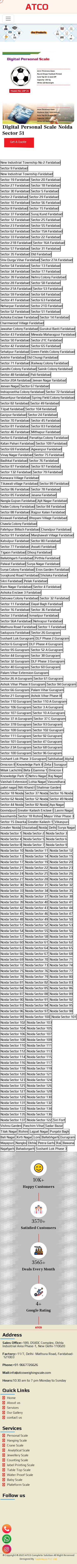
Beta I (28, 770)
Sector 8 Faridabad (14, 208)
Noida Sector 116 (12, 1063)
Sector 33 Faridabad (15, 237)
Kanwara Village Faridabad (19, 478)
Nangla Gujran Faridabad (18, 501)
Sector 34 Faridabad (15, 271)
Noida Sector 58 (36, 936)
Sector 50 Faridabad (15, 340)
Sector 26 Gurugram (45, 633)
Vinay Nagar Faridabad (16, 455)
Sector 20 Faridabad (45, 180)
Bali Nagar (7, 1137)
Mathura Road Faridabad (18, 627)
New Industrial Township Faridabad (26, 174)
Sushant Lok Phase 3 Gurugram (23, 759)
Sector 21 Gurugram (14, 696)
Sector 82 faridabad (14, 403)
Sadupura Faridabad (15, 633)
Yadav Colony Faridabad (17, 506)
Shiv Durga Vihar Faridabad (20, 260)
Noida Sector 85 (36, 988)
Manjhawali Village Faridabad (52, 535)
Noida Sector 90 (11, 1000)
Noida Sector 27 (11, 879)
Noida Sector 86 (61, 988)
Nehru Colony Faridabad (48, 277)
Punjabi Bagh (59, 1131)
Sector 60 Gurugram (45, 667)
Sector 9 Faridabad (14, 168)
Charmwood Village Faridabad (22, 323)
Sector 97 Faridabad (45, 466)
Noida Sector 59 (61, 936)
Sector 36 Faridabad (45, 610)
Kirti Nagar (24, 1137)
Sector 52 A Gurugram (47, 650)
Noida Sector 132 (39, 1103)
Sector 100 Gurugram (15, 753)
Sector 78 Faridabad (45, 489)
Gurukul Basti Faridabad (57, 329)
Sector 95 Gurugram (14, 650)
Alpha (69, 759)
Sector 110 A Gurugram (50, 701)
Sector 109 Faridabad (51, 443)
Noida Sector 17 (11, 862)
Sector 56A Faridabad (16, 621)
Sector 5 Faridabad (45, 191)
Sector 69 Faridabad (15, 449)
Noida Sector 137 (12, 1120)
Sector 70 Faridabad (15, 420)
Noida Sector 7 (33, 845)
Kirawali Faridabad (14, 518)
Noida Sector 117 (39, 1063)
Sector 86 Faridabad (15, 489)
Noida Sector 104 (12, 1028)
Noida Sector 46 (36, 914)
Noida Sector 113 (39, 1051)
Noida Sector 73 (36, 965)
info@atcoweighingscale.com (30, 1373)
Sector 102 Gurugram (48, 730)
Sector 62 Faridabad (15, 231)
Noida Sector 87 (11, 994)
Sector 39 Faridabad (15, 277)
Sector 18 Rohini (30, 816)
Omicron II (7, 764)
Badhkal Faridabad (14, 461)
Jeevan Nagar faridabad (49, 380)
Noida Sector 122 (39, 1120)
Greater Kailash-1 (40, 822)
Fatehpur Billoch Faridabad (20, 529)
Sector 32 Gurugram (14, 661)
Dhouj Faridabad (40, 552)
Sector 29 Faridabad (44, 197)
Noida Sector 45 (11, 914)
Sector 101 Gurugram (15, 742)
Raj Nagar (55, 776)
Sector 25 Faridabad (45, 220)
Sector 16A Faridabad (48, 243)
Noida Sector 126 (39, 1086)
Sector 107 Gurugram (15, 713)
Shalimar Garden (49, 787)
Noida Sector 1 (11, 833)
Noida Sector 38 (61, 896)
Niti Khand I (26, 787)
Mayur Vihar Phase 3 (59, 816)
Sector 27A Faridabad (56, 260)
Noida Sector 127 (12, 1091)
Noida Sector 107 (39, 1034)
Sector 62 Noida (11, 799)
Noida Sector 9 (56, 845)
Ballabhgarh (50, 1137)
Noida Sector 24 (11, 873)
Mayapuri (7, 1143)
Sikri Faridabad (11, 581)
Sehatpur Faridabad (14, 352)
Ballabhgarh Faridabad (16, 558)
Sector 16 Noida (61, 793)
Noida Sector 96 (11, 1011)
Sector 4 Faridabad (47, 587)
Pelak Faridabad (35, 581)
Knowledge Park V (13, 776)
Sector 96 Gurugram (47, 753)
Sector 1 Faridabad (52, 627)
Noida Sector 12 (61, 850)
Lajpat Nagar (39, 1131)
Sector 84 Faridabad (51, 506)
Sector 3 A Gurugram (48, 707)
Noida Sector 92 (61, 1000)
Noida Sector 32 (61, 885)
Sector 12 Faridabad (15, 220)
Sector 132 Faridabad (15, 472)
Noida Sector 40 (36, 902)
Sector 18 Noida (11, 793)
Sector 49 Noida (61, 799)
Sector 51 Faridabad (45, 311)
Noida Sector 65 (61, 948)
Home (11, 1398)
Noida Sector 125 (12, 1086)
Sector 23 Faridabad (15, 225)
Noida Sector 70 (36, 959)
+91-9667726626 (25, 1365)
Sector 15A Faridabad (46, 231)
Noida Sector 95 (61, 1005)
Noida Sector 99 (11, 1017)
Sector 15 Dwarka (13, 822)
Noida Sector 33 (11, 891)
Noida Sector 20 (61, 862)
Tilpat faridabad (12, 409)
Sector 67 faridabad (35, 386)
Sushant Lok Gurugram (17, 638)
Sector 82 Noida (36, 805)
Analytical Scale (18, 1450)
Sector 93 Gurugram (47, 724)
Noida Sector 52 (36, 925)
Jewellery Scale (17, 1455)
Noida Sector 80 (61, 977)
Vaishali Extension (13, 782)
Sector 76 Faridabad (43, 461)
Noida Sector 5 (33, 839)
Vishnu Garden (11, 1126)
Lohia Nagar (37, 782)
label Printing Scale (20, 1465)
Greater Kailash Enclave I (35, 810)
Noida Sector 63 (11, 948)
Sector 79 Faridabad (47, 472)
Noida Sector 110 (12, 1045)
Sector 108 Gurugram (15, 730)
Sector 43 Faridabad (15, 334)
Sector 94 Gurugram (61, 684)
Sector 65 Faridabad (45, 346)
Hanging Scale (17, 1440)
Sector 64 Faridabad (45, 294)
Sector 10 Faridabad (15, 203)
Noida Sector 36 (11, 896)
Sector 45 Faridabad (45, 420)
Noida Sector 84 (11, 988)
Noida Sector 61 (36, 942)
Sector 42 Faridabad (15, 346)
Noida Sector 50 (61, 919)
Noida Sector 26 (61, 873)
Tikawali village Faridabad (19, 483)
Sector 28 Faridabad (15, 283)
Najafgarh (7, 1149)
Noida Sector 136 (39, 1114)
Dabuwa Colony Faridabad (19, 598)
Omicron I (56, 770)
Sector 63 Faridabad (45, 300)
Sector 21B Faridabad (16, 243)
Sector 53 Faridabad (47, 289)
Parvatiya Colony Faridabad (48, 438)
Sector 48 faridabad (14, 375)
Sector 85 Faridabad (15, 495)
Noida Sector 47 (61, 914)
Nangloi (21, 1143)
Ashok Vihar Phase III (46, 696)
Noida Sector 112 (12, 1051)
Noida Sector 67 (36, 954)
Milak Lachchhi (11, 770)
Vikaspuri (62, 822)
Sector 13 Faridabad (45, 266)
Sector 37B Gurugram (15, 724)
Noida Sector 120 (12, 1074)
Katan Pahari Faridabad (17, 443)
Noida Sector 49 (36, 919)
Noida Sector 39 (11, 902)
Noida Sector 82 (36, 982)
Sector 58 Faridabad (45, 283)
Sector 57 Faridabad (15, 248)
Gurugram (68, 1137)
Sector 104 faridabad (41, 409)
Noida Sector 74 (61, 965)
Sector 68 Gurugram (47, 747)
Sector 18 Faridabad (45, 185)
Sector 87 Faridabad (15, 466)
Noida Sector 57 (11, 936)
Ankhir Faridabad (12, 357)
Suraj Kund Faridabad (46, 214)
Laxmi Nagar (64, 810)
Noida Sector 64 (36, 948)
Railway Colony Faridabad (49, 363)
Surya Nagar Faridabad (43, 564)
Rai (58, 1143)
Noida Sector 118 (12, 1068)
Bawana (68, 1143)
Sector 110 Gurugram (15, 701)
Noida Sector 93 (11, 1005)
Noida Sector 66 (11, 954)
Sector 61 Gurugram (48, 678)
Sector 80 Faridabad (45, 541)
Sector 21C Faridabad (46, 340)
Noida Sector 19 (36, 862)
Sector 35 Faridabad (15, 254)
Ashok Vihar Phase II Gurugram (22, 684)
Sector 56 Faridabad (45, 203)
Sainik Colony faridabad (55, 369)
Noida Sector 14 (36, 856)
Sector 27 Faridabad (15, 185)
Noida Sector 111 (39, 1045)
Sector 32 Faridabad (54, 598)
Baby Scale (14, 1480)
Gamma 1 (40, 770)
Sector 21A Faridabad (16, 289)
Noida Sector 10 (11, 850)
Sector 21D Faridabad (46, 306)
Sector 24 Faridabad (42, 415)
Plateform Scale (18, 1485)
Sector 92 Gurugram (47, 736)
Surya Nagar (66, 828)
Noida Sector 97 (36, 1011)
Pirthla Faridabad (47, 558)
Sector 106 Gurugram (15, 707)
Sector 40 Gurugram (14, 667)
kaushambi (8, 816)
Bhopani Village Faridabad (48, 518)
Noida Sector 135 (12, 1114)
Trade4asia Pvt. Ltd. (45, 1558)
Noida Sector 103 (39, 1022)
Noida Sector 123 (12, 1080)
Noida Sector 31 (36, 885)
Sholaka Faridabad (54, 575)
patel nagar (8, 787)
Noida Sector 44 (61, 908)
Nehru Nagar (38, 776)
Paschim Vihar (33, 1126)
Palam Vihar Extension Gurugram (24, 673)
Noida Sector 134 (39, 1108)
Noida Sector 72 (11, 965)
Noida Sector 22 (36, 868)
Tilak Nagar (8, 1131)
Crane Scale (15, 1445)
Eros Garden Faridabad (52, 570)
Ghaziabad (29, 828)
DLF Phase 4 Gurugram (46, 644)
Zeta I (48, 764)
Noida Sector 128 (39, 1091)
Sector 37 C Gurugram (50, 719)
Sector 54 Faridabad (15, 266)
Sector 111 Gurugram (15, 736)
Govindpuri (8, 810)
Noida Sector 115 (39, 1057)
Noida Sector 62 (61, 942)
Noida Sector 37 (36, 896)
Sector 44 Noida (11, 805)
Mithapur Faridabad (45, 432)
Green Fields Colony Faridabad (53, 352)
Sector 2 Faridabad (14, 197)
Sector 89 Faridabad (54, 483)
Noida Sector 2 (33, 833)
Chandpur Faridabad (56, 529)
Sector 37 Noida (36, 793)
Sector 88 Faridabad (15, 512)
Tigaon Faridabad (13, 552)
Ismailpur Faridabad (44, 615)
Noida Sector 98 (61, 1011)
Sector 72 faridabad (60, 392)
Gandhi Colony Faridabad (18, 369)
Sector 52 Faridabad (15, 311)
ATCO (36, 6)
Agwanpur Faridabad (46, 449)
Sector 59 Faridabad (15, 294)
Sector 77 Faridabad (15, 547)
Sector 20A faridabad (15, 380)
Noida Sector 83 (61, 982)
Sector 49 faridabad (45, 403)
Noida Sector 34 (36, 891)
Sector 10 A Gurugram (49, 713)
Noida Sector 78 (11, 977)
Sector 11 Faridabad (15, 604)
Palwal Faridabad (12, 564)
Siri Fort (59, 1120)
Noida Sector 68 (61, 954)
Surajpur (60, 764)
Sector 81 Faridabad (15, 426)
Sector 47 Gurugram (47, 742)
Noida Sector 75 (11, 971)
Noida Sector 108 (12, 1040)
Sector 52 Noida (36, 799)
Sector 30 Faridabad (15, 191)
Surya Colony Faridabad (17, 570)
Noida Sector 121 (39, 1074)
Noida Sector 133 (12, 1108)
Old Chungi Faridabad (42, 357)
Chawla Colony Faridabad (18, 524)
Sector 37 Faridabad (15, 214)
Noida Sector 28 (36, 879)
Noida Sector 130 (39, 1097)
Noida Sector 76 (36, 971)
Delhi (52, 828)
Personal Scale (17, 1435)
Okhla (32, 1143)
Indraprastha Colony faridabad (22, 392)
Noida (43, 828)
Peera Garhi (46, 1143)
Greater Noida (10, 828)
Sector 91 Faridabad (15, 535)
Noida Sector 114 (12, 1057)
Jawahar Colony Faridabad (19, 329)
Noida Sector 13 (11, 856)
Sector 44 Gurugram (14, 656)
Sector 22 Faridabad (45, 237)
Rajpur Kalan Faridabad (48, 512)
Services (13, 1408)
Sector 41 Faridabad (15, 300)
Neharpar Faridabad (14, 306)
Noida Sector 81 (11, 982)
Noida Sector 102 (12, 1022)
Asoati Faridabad (43, 547)
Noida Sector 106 (12, 1034)
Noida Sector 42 (11, 908)
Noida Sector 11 (36, 850)
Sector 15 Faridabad (44, 208)
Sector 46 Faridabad (15, 432)
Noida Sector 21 (11, 868)
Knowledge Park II (30, 764)
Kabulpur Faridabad (14, 541)
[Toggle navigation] (8, 19)
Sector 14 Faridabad (54, 317)
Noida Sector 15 (61, 856)
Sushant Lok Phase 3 (51, 1149)
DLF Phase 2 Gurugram (52, 638)
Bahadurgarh (25, 1149)
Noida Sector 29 (61, 879)
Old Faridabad (41, 254)
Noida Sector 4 (11, 839)
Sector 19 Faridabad (15, 180)
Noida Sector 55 (36, 931)
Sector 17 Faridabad (45, 271)
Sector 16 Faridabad (15, 610)
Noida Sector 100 (37, 1017)
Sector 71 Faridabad (15, 363)
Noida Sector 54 (11, 931)
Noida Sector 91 (36, 1000)
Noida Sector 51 (11, 925)
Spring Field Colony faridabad (53, 397)
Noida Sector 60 (11, 942)
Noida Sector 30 (11, 885)
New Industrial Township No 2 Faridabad (30, 162)
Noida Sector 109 (39, 1040)
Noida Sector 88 (36, 994)
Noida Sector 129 (12, 1097)
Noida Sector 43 (36, 908)
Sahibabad (55, 759)
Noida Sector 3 (56, 833)
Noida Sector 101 (64, 1017)
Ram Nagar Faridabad (16, 587)
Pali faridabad (41, 375)
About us (13, 1403)
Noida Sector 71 (61, 959)
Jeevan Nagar (9, 386)
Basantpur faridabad (15, 397)
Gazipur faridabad (13, 415)
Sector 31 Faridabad (45, 248)
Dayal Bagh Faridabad (46, 604)
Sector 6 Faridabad (14, 438)
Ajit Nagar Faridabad (52, 501)
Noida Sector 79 (36, 977)
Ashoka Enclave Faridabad (19, 317)
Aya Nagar (57, 805)
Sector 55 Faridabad (45, 225)
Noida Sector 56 (61, 931)
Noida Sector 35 (61, 891)
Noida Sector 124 (39, 1080)
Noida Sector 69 (11, 959)
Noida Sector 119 (39, 1068)
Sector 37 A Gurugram (16, 719)
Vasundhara (56, 782)
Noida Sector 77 (61, 971)
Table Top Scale (19, 1470)
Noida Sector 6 (56, 839)
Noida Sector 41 (61, 902)
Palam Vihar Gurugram (47, 690)
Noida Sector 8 (11, 845)
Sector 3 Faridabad (14, 615)
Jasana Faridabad (43, 495)
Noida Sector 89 (61, 994)
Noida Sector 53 (61, 925)
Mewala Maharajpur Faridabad (53, 334)
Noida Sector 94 (36, 1005)
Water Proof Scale (20, 1475)
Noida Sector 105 (39, 1028)
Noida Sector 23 (61, 868)
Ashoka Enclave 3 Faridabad (20, 592)
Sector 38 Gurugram (45, 656)
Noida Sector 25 (36, 873)
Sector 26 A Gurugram (16, 678)
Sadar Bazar (54, 1126)
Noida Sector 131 (12, 1103)
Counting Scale (17, 1460)
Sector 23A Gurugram (15, 747)
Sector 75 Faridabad (49, 455)
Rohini (23, 1131)
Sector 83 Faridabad (45, 426)
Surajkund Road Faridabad (19, 575)
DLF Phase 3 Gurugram (47, 661)
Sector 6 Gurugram (14, 644)
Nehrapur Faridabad (47, 621)
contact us (14, 1417)
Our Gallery (15, 1413)
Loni (37, 1137)
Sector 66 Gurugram (14, 690)
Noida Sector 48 (11, 919)
